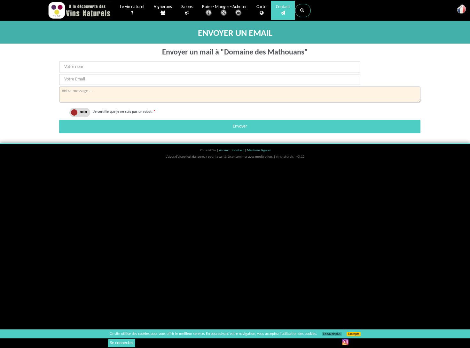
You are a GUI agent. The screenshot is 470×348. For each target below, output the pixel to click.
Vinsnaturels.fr (80, 10)
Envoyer (240, 126)
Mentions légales (258, 150)
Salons (186, 6)
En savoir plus (332, 334)
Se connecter (121, 343)
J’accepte (353, 334)
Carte (261, 6)
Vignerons (163, 6)
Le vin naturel (132, 6)
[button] (303, 10)
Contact (283, 6)
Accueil (224, 150)
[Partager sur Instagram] (345, 342)
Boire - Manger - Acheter (224, 6)
